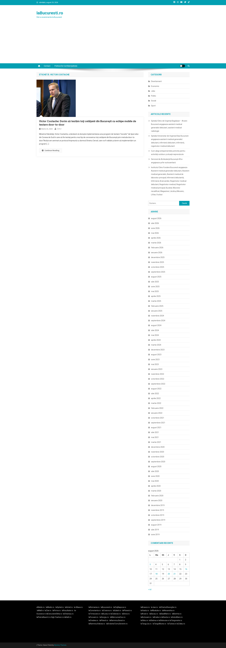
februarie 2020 (157, 496)
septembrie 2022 (158, 384)
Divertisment (156, 81)
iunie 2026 (155, 228)
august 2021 (156, 427)
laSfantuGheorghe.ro (167, 607)
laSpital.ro (59, 607)
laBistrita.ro (176, 614)
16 (186, 569)
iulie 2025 (155, 282)
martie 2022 (156, 403)
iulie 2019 (155, 530)
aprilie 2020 (156, 486)
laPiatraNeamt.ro (43, 617)
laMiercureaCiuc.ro (117, 617)
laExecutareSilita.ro (54, 614)
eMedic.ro (40, 607)
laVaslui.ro (145, 610)
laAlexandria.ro (168, 610)
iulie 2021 (155, 432)
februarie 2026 (157, 248)
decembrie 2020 (158, 447)
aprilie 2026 (156, 238)
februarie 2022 (157, 408)
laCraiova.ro (107, 610)
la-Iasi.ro (154, 607)
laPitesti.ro (103, 620)
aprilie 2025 (156, 296)
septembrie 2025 (158, 272)
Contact (47, 66)
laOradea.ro (93, 620)
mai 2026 (155, 233)
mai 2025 (155, 291)
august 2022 (156, 389)
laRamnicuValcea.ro (97, 624)
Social (153, 101)
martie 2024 (156, 345)
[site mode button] (182, 66)
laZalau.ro (181, 624)
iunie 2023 (155, 359)
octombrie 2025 (157, 267)
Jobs (153, 91)
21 (175, 574)
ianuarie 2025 (156, 311)
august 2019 (156, 525)
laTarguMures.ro (159, 624)
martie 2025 (156, 301)
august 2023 (156, 354)
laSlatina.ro (153, 620)
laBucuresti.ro (49, 12)
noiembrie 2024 (157, 316)
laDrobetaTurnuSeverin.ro (117, 624)
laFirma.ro (56, 610)
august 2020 (156, 466)
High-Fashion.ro (57, 617)
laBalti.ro (67, 617)
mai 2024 (155, 335)
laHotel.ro (69, 607)
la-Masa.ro (78, 607)
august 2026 (156, 218)
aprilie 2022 (156, 398)
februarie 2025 (157, 306)
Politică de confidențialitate (66, 66)
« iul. (150, 589)
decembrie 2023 (158, 350)
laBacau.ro (153, 614)
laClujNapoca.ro (119, 607)
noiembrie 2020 (157, 452)
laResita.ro (165, 617)
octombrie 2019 (157, 515)
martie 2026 (156, 243)
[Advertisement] (113, 43)
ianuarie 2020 (156, 500)
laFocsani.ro (93, 617)
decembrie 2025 (158, 257)
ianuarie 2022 (156, 413)
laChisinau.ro (68, 614)
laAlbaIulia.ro (155, 610)
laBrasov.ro (145, 607)
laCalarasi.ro (116, 614)
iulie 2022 (155, 393)
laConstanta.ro (95, 610)
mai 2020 (155, 481)
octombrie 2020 (157, 457)
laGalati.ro (117, 610)
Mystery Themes (60, 645)
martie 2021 (156, 442)
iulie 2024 (155, 330)
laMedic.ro (50, 607)
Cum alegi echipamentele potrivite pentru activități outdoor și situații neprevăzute (168, 152)
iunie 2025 (155, 286)
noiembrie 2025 (157, 262)
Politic (153, 96)
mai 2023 (155, 364)
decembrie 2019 (158, 505)
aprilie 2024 (156, 340)
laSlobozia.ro (164, 620)
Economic (155, 86)
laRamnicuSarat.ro (117, 620)
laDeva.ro (126, 614)
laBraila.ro (157, 617)
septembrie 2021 (158, 423)
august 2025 (156, 277)
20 (169, 574)
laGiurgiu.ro (105, 617)
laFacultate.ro (67, 610)
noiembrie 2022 (157, 374)
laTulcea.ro (172, 624)
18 (156, 574)
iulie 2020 (155, 471)
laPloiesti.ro (127, 610)
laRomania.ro (94, 607)
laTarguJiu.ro (147, 624)
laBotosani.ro (146, 617)
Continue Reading (52, 150)
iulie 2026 (155, 223)
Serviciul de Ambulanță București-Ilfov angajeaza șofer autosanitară (167, 161)
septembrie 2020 (158, 462)
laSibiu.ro (144, 620)
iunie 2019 (155, 534)
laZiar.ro (48, 610)
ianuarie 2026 (156, 252)
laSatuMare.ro (177, 617)
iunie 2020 (155, 476)
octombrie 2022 (157, 379)
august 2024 (156, 325)
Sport (153, 106)
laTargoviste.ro (176, 620)
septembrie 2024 (158, 320)
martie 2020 (156, 491)
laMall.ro (40, 610)
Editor (59, 129)
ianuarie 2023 (156, 369)
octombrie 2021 (157, 418)
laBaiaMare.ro (165, 614)
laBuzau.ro (106, 614)
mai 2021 (155, 437)
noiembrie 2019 (157, 510)
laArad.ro (144, 614)
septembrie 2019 (158, 520)
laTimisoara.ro (94, 614)
